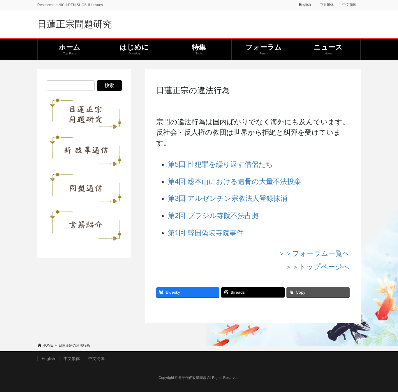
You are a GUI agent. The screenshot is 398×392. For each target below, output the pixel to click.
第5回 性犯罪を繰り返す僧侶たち (220, 164)
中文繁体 (327, 5)
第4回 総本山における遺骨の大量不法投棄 (234, 181)
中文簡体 (349, 5)
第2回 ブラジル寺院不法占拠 (213, 215)
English (305, 5)
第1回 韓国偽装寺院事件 (206, 233)
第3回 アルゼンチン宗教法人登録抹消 (227, 198)
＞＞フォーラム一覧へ (314, 253)
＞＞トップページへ (317, 267)
